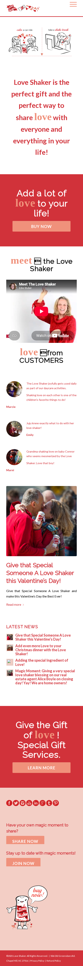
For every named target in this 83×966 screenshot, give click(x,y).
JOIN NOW (23, 863)
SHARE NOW (25, 841)
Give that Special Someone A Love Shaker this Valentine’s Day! (40, 573)
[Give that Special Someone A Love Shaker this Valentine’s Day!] (41, 521)
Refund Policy (54, 960)
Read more (13, 604)
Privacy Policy (37, 960)
